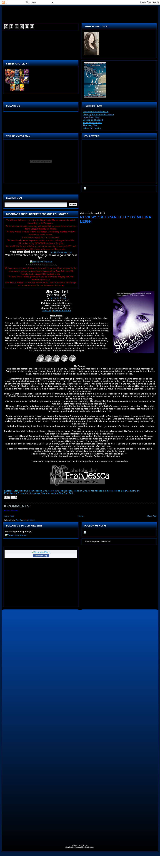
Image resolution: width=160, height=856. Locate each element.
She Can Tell (66, 493)
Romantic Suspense (29, 493)
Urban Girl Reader (92, 128)
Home (80, 516)
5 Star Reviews (19, 490)
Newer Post (9, 516)
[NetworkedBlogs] (41, 552)
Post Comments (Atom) (25, 520)
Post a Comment (11, 510)
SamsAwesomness (92, 122)
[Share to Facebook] (15, 497)
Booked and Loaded (93, 120)
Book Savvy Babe (91, 117)
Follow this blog (41, 556)
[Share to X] (12, 497)
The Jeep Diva (90, 125)
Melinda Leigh (59, 298)
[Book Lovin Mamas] (85, 533)
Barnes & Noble (62, 310)
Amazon (46, 310)
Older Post (151, 516)
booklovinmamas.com (61, 252)
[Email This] (5, 497)
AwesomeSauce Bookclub (95, 111)
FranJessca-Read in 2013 (74, 490)
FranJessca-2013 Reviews (44, 490)
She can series (49, 493)
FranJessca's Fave (100, 490)
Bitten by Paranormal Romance (98, 114)
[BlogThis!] (8, 497)
